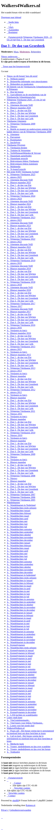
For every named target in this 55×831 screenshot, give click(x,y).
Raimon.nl (30, 805)
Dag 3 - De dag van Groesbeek (23, 46)
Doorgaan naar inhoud (11, 17)
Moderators (25, 52)
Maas (16, 52)
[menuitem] (10, 27)
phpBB (15, 800)
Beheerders (36, 52)
